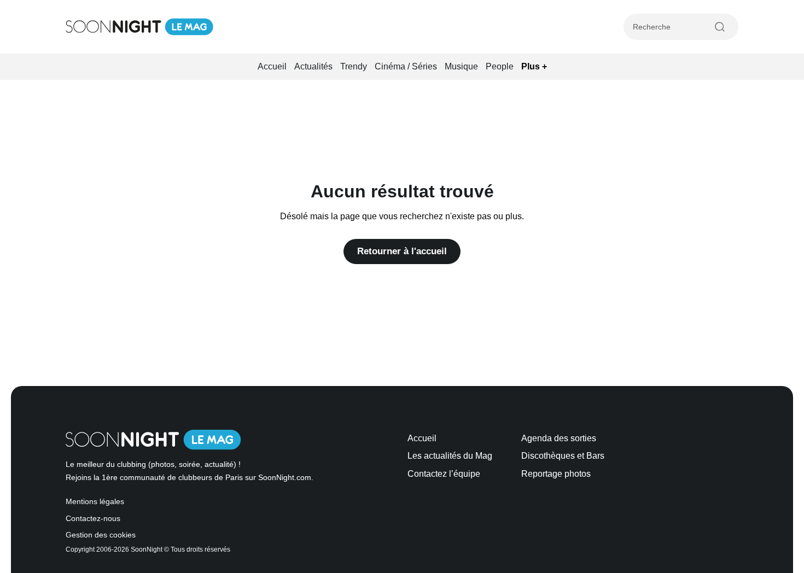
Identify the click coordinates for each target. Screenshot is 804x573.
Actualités (313, 66)
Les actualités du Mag (449, 455)
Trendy (353, 66)
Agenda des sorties (558, 438)
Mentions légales (95, 502)
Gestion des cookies (101, 535)
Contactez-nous (93, 518)
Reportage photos (556, 473)
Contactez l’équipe (443, 473)
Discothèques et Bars (562, 455)
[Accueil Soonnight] (139, 27)
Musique (461, 66)
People (500, 66)
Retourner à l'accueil (402, 251)
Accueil (272, 66)
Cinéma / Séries (406, 66)
